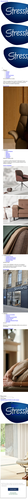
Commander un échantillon (11, 317)
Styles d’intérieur (9, 151)
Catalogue (8, 315)
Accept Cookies (13, 489)
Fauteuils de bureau (10, 75)
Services (5, 313)
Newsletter (8, 321)
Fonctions (8, 77)
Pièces (7, 152)
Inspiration (6, 150)
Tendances (8, 157)
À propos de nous (7, 255)
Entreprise (8, 261)
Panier (12, 404)
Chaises (7, 74)
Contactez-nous (9, 319)
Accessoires (8, 76)
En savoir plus (6, 85)
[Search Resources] (13, 397)
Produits (5, 70)
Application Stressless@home (12, 320)
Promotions (8, 156)
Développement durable (11, 258)
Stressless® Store (9, 260)
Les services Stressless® (8, 328)
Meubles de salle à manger (13, 399)
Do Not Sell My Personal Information (13, 493)
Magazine (8, 154)
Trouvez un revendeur (10, 314)
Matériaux (8, 153)
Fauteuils (7, 71)
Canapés (7, 72)
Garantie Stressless (9, 318)
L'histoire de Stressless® (11, 257)
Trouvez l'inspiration (7, 165)
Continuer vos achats (15, 414)
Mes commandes (14, 405)
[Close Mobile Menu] (3, 69)
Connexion (13, 406)
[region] (13, 488)
